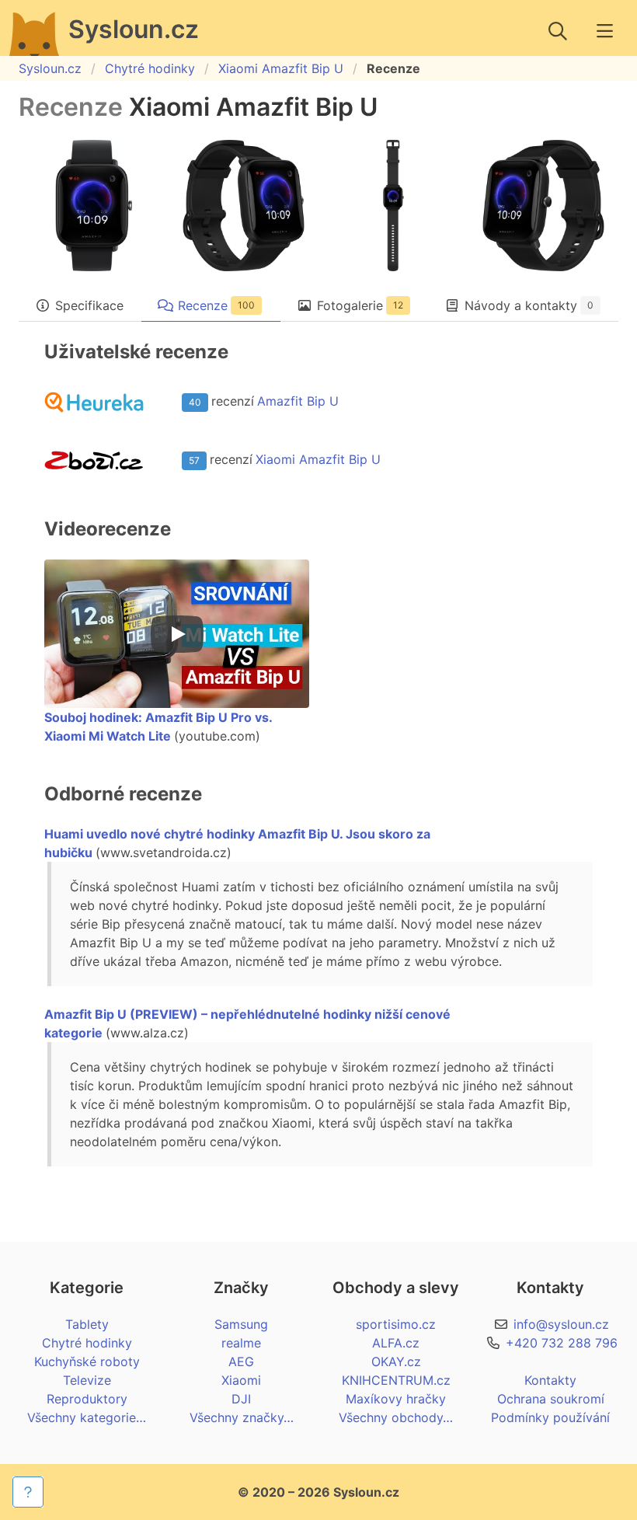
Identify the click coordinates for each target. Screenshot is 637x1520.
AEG (241, 1361)
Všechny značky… (242, 1417)
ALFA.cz (395, 1343)
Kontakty (550, 1380)
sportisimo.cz (396, 1324)
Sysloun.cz (50, 68)
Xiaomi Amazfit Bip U (280, 68)
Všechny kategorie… (86, 1417)
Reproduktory (87, 1399)
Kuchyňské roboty (87, 1361)
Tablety (87, 1324)
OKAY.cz (396, 1361)
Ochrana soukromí (550, 1399)
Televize (87, 1380)
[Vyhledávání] (557, 31)
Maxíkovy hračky (396, 1399)
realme (241, 1343)
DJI (241, 1399)
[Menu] (604, 31)
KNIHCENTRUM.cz (396, 1380)
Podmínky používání (550, 1417)
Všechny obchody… (396, 1417)
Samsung (241, 1324)
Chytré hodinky (150, 68)
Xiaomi (241, 1380)
